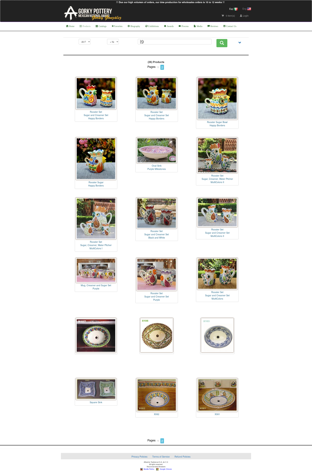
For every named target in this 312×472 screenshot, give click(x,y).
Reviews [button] (214, 26)
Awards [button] (170, 26)
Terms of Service (161, 456)
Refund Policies (182, 456)
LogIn (245, 15)
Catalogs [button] (102, 26)
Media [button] (199, 26)
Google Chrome (165, 469)
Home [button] (71, 26)
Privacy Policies (139, 456)
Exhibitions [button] (153, 26)
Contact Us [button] (231, 26)
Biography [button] (135, 26)
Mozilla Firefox (148, 469)
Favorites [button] (118, 26)
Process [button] (184, 26)
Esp (231, 8)
